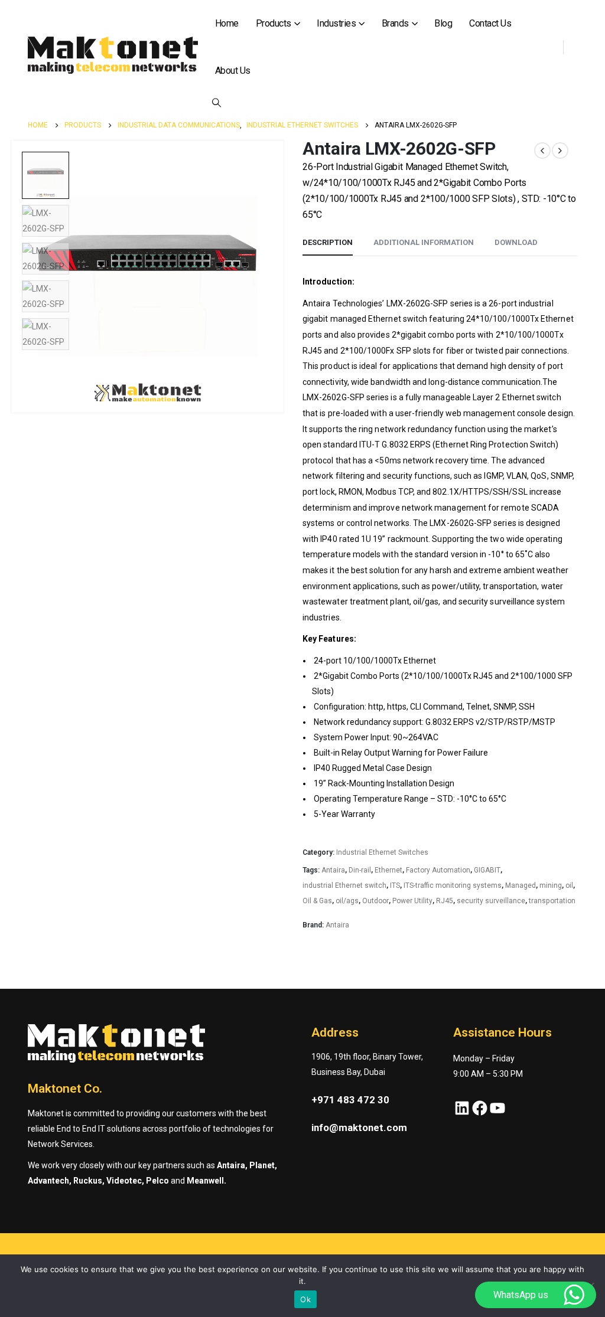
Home (227, 23)
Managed (520, 885)
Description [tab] (327, 242)
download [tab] (516, 242)
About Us (233, 70)
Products (273, 23)
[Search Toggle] (217, 102)
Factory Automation (438, 870)
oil (569, 885)
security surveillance (491, 901)
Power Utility (412, 901)
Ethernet (388, 870)
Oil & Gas (317, 901)
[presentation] (13, 277)
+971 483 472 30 (350, 1100)
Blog (443, 23)
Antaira (333, 870)
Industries (336, 23)
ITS (395, 885)
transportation (552, 901)
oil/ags (347, 901)
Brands (395, 23)
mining (550, 885)
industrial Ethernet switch (344, 885)
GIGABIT (487, 870)
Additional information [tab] (423, 242)
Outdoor (375, 901)
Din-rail (360, 870)
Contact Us (490, 23)
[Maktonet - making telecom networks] (113, 55)
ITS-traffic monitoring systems (453, 885)
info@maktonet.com (359, 1127)
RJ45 (444, 901)
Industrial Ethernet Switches (382, 852)
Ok (305, 1299)
